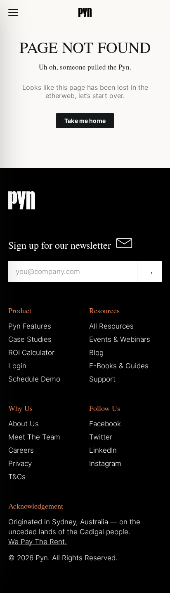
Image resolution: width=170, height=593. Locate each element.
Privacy (20, 463)
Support (102, 379)
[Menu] (13, 12)
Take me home (85, 120)
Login (17, 366)
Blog (96, 352)
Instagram (105, 463)
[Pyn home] (85, 12)
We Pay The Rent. (37, 542)
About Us (23, 424)
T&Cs (17, 477)
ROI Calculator (31, 352)
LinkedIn (103, 450)
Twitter (100, 437)
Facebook (105, 424)
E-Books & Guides (119, 366)
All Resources (111, 326)
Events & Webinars (119, 339)
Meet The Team (34, 437)
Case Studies (30, 339)
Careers (21, 450)
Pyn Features (29, 326)
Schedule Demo (34, 379)
